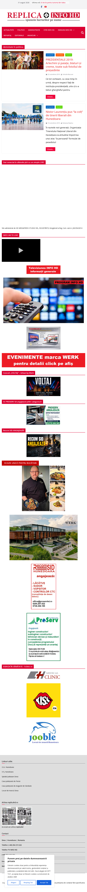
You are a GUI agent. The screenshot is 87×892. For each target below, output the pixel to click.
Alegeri (13, 882)
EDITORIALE (19, 35)
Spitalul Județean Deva (10, 776)
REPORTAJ (7, 35)
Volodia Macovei (68, 74)
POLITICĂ (20, 30)
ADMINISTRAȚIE (34, 30)
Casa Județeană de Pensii (11, 781)
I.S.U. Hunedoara (8, 767)
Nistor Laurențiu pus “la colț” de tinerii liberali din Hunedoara (64, 115)
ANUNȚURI (31, 35)
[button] (73, 30)
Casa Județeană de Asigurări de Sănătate (17, 786)
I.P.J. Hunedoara (7, 772)
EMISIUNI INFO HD (65, 30)
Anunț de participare (48, 2)
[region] (29, 871)
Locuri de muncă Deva (10, 790)
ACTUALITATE (9, 30)
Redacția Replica (68, 123)
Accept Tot (44, 882)
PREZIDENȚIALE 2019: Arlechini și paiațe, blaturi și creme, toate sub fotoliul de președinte (63, 65)
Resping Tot (28, 882)
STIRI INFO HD (49, 30)
